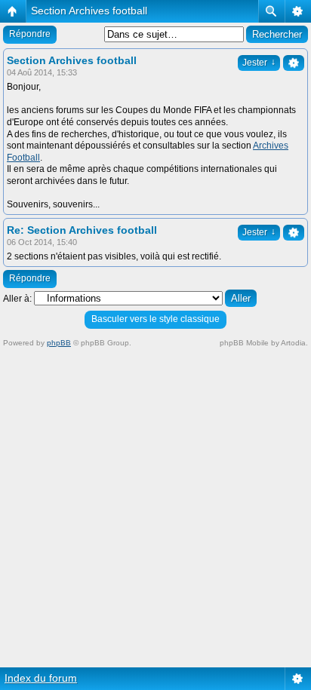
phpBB (59, 343)
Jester (259, 62)
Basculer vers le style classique (155, 319)
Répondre (30, 34)
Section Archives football (89, 11)
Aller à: (17, 298)
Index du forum (41, 678)
